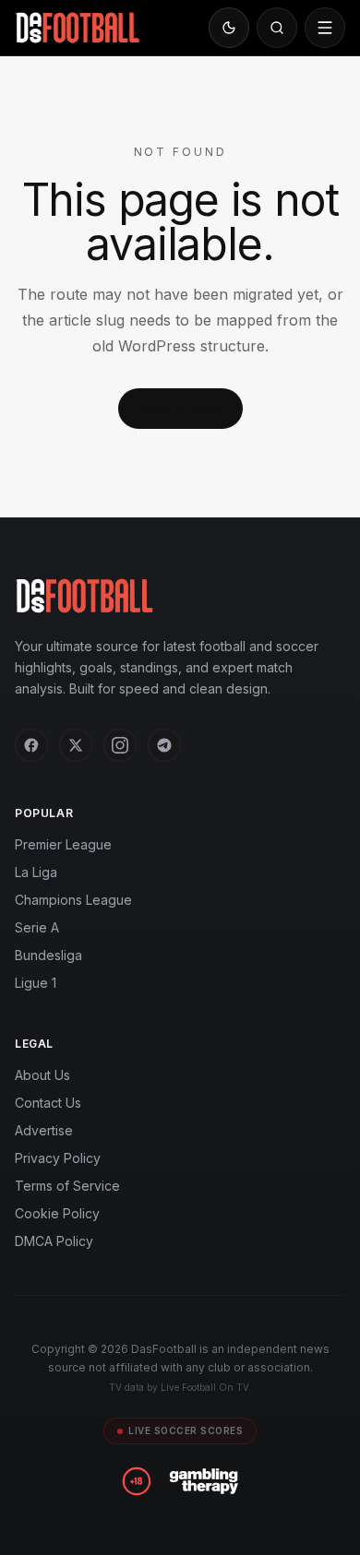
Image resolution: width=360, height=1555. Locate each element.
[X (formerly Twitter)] (75, 745)
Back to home (180, 408)
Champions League (73, 900)
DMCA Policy (54, 1241)
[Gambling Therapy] (203, 1481)
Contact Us (48, 1102)
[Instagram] (120, 745)
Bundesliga (48, 955)
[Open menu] (325, 27)
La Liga (36, 872)
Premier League (63, 844)
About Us (42, 1075)
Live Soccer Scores (185, 1430)
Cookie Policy (57, 1213)
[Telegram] (164, 745)
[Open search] (277, 27)
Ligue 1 (35, 983)
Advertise (44, 1130)
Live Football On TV (204, 1387)
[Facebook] (31, 745)
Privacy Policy (58, 1158)
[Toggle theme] (229, 27)
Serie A (37, 927)
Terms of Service (67, 1185)
